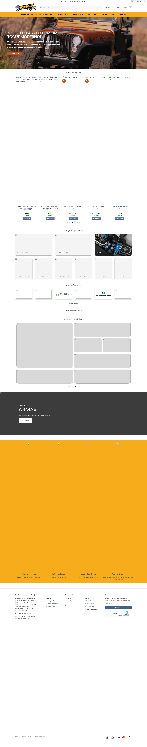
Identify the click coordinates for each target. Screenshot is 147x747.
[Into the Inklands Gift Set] (32, 140)
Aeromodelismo (63, 14)
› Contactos (68, 598)
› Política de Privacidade (51, 603)
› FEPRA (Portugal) (90, 598)
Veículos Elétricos (28, 14)
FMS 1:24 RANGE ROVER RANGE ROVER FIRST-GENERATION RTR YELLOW (102, 101)
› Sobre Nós (48, 598)
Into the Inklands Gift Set (32, 207)
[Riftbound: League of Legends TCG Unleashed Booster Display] (56, 87)
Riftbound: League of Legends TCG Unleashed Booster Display (56, 101)
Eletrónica (92, 14)
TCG (113, 14)
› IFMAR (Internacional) (91, 609)
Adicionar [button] (33, 218)
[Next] (141, 43)
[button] (109, 7)
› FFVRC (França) (89, 603)
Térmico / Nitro (78, 14)
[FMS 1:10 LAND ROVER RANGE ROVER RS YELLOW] (79, 87)
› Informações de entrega (52, 601)
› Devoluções (68, 601)
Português (137, 1)
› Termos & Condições (51, 606)
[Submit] (100, 7)
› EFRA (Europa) (89, 606)
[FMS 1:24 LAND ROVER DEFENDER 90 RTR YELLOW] (125, 87)
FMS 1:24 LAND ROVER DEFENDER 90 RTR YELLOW (125, 101)
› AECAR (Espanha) (90, 601)
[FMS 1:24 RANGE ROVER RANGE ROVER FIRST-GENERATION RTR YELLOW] (102, 87)
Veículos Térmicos (46, 14)
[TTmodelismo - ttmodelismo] (25, 7)
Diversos (121, 14)
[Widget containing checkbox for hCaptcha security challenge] (117, 613)
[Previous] (5, 43)
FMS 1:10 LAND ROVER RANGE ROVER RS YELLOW (79, 101)
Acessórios (104, 14)
